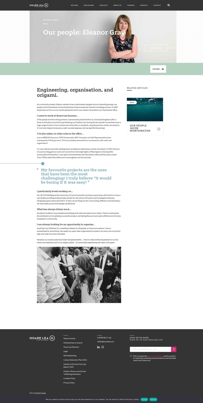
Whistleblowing (69, 355)
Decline (153, 399)
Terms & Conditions (155, 356)
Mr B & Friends (40, 393)
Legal (65, 351)
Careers (130, 5)
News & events (69, 338)
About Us (117, 5)
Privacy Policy (69, 382)
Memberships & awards (72, 343)
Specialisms (89, 5)
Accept (144, 399)
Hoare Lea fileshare (71, 347)
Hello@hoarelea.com (105, 341)
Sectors (74, 5)
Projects (104, 5)
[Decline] (200, 399)
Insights (144, 5)
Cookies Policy (69, 378)
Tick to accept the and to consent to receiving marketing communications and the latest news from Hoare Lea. (154, 358)
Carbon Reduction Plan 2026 (75, 360)
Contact (157, 5)
